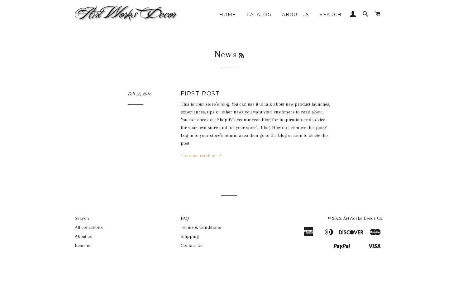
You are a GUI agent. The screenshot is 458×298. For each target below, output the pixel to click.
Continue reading (199, 155)
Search (330, 14)
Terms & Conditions (201, 227)
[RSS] (241, 56)
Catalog (258, 14)
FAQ (185, 218)
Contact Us (192, 245)
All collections (89, 227)
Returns (82, 245)
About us (295, 14)
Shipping (190, 236)
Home (227, 14)
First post (200, 93)
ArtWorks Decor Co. (363, 218)
